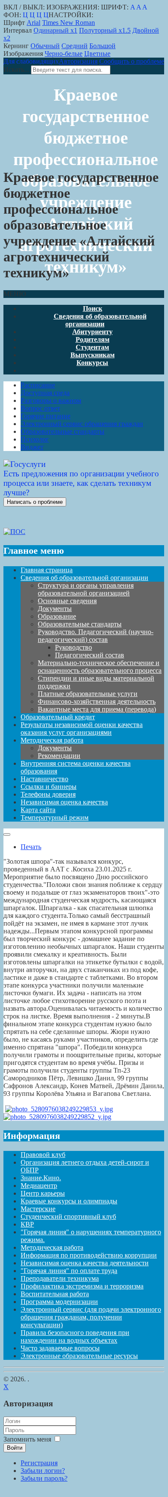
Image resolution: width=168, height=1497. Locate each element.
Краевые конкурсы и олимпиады (69, 1201)
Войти (14, 1448)
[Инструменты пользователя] (6, 834)
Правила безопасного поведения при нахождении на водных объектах (75, 1336)
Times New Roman (68, 22)
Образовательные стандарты (62, 431)
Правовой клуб (43, 1154)
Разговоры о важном (51, 400)
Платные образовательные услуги (87, 693)
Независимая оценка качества (64, 802)
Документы (55, 608)
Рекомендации (59, 755)
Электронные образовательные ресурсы (79, 1355)
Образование (57, 616)
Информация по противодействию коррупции (89, 1255)
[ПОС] (14, 531)
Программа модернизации (59, 1301)
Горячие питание (45, 416)
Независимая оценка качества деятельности (85, 1263)
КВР (27, 1224)
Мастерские (38, 1208)
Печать (31, 846)
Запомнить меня (27, 1439)
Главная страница (47, 570)
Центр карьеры (43, 1193)
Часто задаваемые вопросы (60, 1348)
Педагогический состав (89, 655)
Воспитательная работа (55, 1294)
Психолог (35, 439)
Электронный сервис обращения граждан (82, 423)
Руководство (73, 647)
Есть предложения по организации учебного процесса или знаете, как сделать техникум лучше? (81, 483)
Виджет (32, 447)
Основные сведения (67, 600)
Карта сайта (38, 809)
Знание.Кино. (41, 1177)
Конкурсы (92, 362)
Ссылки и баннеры (48, 786)
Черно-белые (63, 53)
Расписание (38, 385)
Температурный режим (55, 817)
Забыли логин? (43, 1470)
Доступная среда (45, 392)
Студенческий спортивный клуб (68, 1216)
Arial (33, 22)
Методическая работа (52, 740)
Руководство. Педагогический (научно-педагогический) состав (95, 635)
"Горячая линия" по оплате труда (69, 1270)
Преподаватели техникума (60, 1278)
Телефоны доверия (48, 794)
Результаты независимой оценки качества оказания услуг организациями (82, 728)
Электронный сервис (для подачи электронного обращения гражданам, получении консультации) (91, 1317)
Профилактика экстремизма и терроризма (82, 1286)
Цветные (97, 53)
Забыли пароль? (44, 1478)
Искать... (16, 69)
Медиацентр (39, 1185)
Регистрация (39, 1462)
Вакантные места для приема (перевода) (97, 709)
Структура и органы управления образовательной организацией (86, 589)
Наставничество (44, 778)
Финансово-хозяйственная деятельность (97, 701)
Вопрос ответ (40, 408)
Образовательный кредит (58, 717)
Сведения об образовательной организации (100, 320)
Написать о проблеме (35, 502)
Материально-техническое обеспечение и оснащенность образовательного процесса (100, 666)
